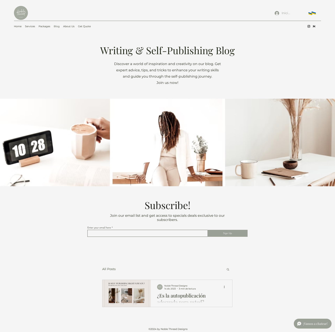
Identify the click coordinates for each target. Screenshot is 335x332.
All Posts (109, 269)
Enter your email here (99, 227)
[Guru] (314, 26)
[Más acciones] (225, 287)
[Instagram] (309, 26)
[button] (228, 269)
